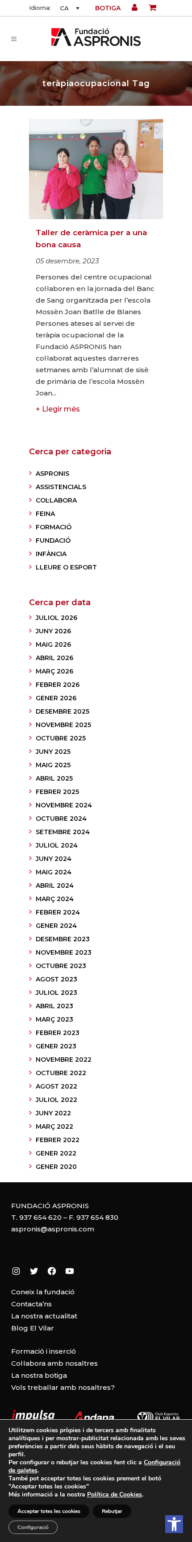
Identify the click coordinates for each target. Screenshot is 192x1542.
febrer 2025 (57, 792)
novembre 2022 (64, 1060)
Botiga (108, 8)
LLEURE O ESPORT (66, 567)
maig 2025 (53, 765)
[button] (174, 1524)
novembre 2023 (64, 952)
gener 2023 (56, 1046)
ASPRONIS (52, 474)
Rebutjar (112, 1511)
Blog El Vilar (32, 1328)
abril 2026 (54, 658)
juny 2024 (53, 859)
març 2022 (54, 1126)
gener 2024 (56, 926)
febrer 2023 (57, 1033)
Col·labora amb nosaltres (54, 1363)
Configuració (33, 1527)
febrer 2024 (58, 912)
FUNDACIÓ (53, 540)
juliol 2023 (56, 993)
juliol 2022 (56, 1100)
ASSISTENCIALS (61, 487)
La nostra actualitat (44, 1316)
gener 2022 (56, 1153)
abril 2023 (54, 1006)
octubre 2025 (61, 738)
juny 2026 (53, 631)
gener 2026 (56, 698)
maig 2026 (53, 644)
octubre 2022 (61, 1073)
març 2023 (54, 1019)
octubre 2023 (61, 966)
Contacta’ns (31, 1304)
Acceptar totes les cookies (48, 1511)
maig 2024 (53, 872)
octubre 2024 (61, 819)
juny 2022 (53, 1113)
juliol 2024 (57, 845)
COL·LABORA (56, 500)
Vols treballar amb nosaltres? (63, 1387)
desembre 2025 (62, 711)
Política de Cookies (114, 1494)
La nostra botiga (39, 1375)
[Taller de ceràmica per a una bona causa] (96, 169)
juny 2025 (53, 752)
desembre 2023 (63, 939)
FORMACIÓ (53, 527)
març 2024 (55, 899)
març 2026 (54, 671)
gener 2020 (56, 1167)
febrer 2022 (57, 1140)
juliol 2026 (56, 618)
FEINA (45, 514)
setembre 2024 (63, 832)
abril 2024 (55, 885)
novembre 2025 (63, 725)
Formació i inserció (43, 1351)
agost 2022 (56, 1086)
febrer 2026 (57, 685)
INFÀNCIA (51, 554)
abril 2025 (54, 778)
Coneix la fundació (43, 1292)
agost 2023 (56, 979)
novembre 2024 (64, 805)
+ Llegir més (58, 409)
